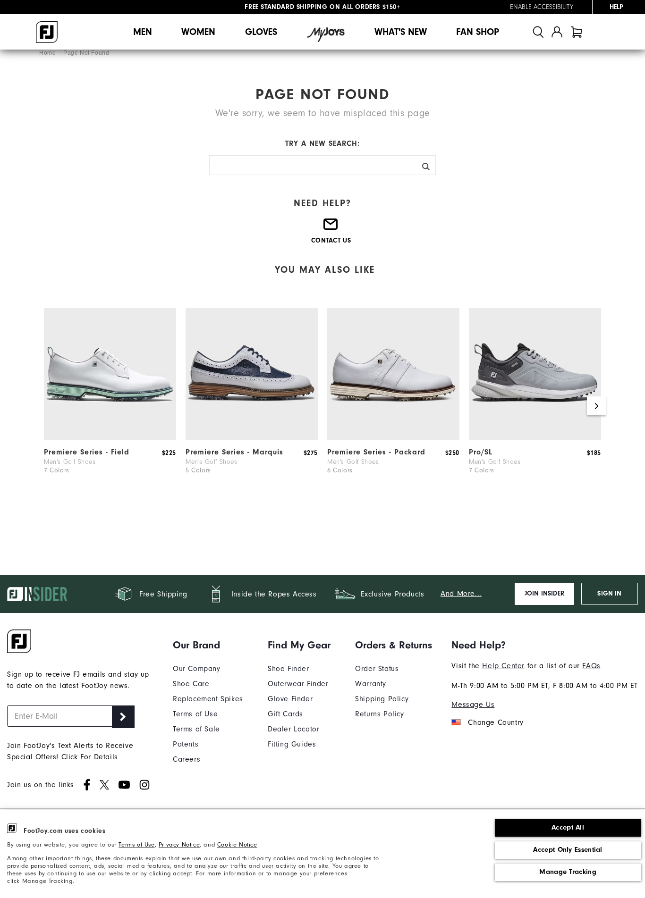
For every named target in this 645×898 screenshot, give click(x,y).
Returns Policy (379, 714)
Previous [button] (48, 405)
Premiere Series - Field (86, 452)
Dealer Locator (293, 729)
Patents (185, 744)
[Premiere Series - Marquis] (252, 438)
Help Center (503, 666)
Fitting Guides (292, 744)
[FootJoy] (47, 32)
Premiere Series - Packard (376, 452)
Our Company (197, 668)
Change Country (495, 722)
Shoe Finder (288, 668)
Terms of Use (136, 844)
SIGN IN (609, 593)
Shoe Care (191, 684)
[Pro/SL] (535, 438)
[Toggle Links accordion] (208, 645)
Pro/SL (480, 452)
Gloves (261, 31)
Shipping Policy (381, 699)
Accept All (568, 827)
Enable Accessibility (541, 7)
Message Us (472, 704)
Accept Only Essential (567, 850)
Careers (186, 759)
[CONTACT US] (331, 228)
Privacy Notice (179, 844)
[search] (538, 32)
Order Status (377, 668)
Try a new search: (322, 143)
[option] (110, 406)
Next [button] (596, 405)
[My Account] (557, 32)
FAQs (591, 666)
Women (198, 31)
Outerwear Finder (298, 684)
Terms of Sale (196, 729)
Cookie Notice (237, 844)
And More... (461, 593)
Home (48, 53)
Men (142, 31)
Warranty (370, 684)
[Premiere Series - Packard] (393, 438)
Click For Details (89, 757)
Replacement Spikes (208, 699)
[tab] (576, 32)
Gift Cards (285, 714)
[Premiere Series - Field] (110, 438)
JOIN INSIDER (544, 593)
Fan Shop (477, 31)
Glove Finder (290, 699)
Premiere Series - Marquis (234, 452)
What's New (400, 31)
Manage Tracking (567, 872)
